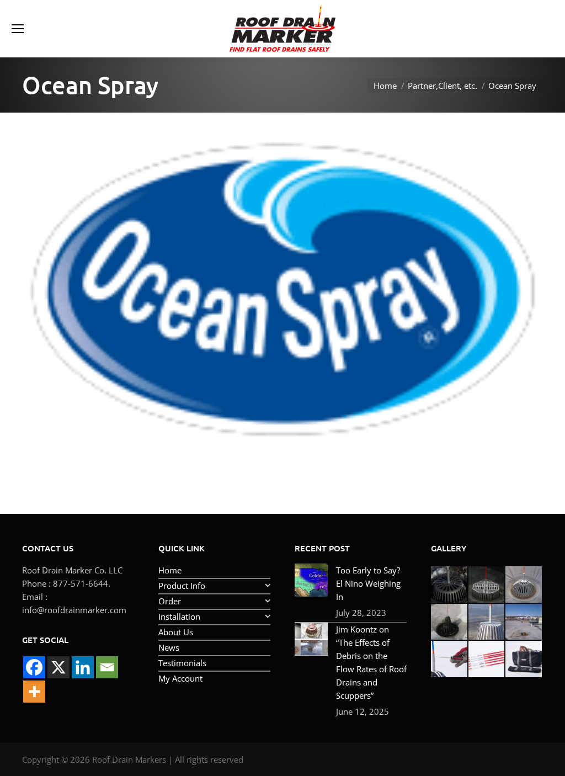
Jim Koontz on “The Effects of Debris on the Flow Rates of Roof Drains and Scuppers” (371, 662)
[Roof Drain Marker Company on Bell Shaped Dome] (449, 622)
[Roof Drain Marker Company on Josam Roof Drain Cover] (524, 585)
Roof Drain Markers (129, 759)
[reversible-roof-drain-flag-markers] (487, 659)
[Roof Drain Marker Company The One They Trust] (524, 622)
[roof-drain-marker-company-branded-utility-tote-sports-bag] (524, 659)
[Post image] (311, 580)
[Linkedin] (83, 667)
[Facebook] (34, 667)
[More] (34, 692)
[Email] (107, 667)
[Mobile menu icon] (17, 28)
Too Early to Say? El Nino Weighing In (368, 583)
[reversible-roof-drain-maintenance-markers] (449, 659)
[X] (58, 667)
